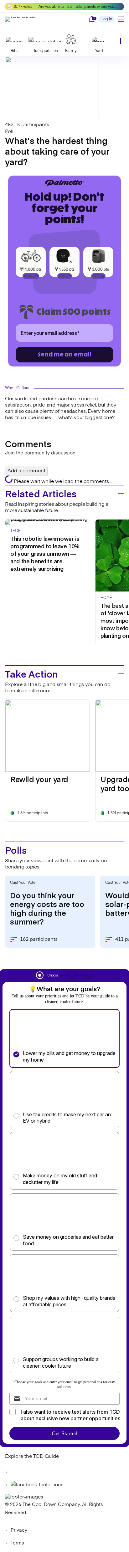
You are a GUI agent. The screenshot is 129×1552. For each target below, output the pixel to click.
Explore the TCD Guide (32, 1456)
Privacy (19, 1530)
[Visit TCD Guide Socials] (17, 1472)
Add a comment (26, 471)
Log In (106, 19)
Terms (17, 1543)
